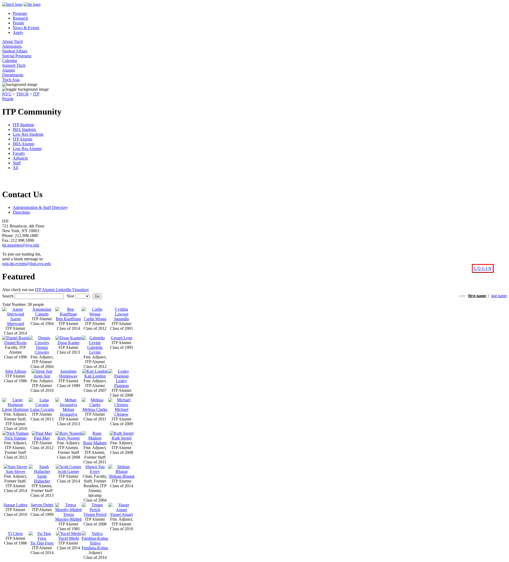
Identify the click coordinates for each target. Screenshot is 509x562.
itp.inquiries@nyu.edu (20, 245)
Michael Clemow (121, 411)
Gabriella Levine (95, 349)
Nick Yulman (16, 438)
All (15, 167)
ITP (36, 94)
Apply (18, 32)
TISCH (22, 94)
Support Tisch (13, 65)
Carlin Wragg (95, 319)
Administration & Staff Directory (40, 207)
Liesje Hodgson (15, 409)
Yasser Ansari (121, 514)
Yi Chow (15, 533)
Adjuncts (20, 158)
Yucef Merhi (68, 538)
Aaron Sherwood (15, 321)
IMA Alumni (23, 144)
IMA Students (24, 129)
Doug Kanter (69, 342)
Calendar (9, 60)
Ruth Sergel (121, 438)
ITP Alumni (22, 139)
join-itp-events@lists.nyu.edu (26, 263)
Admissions (12, 46)
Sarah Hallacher (42, 478)
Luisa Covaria (42, 409)
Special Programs (16, 56)
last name (499, 295)
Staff (17, 163)
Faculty (19, 153)
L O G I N (483, 268)
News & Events (26, 27)
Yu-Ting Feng (42, 543)
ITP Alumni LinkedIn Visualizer (62, 289)
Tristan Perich (95, 514)
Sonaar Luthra (15, 505)
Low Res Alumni (27, 148)
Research (20, 18)
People (18, 23)
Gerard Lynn (121, 338)
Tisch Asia (11, 79)
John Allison (15, 371)
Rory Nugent (69, 438)
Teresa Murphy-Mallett (68, 516)
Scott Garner (68, 471)
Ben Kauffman (68, 319)
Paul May (42, 438)
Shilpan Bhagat (121, 476)
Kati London (95, 376)
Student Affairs (14, 51)
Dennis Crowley (42, 349)
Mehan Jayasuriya (68, 411)
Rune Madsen (95, 443)
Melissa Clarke (94, 409)
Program (20, 13)
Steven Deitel (42, 505)
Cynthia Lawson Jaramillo (121, 314)
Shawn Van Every (95, 469)
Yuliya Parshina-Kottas (95, 545)
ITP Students (23, 124)
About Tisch (12, 41)
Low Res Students (28, 134)
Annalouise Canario (41, 311)
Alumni (8, 70)
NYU (7, 94)
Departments (12, 75)
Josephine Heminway (68, 373)
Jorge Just (42, 376)
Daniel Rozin (15, 342)
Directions (21, 212)
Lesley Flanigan (121, 383)
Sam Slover (15, 471)
